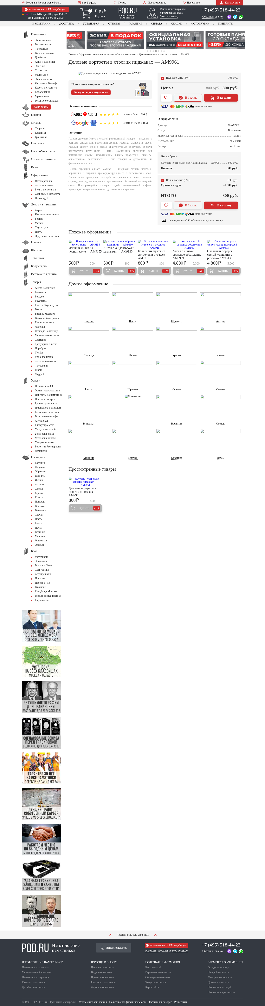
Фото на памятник (45, 361)
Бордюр (39, 296)
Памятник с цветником (221, 992)
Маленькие (41, 74)
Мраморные (42, 96)
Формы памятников (102, 987)
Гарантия (135, 23)
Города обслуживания (48, 595)
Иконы (39, 480)
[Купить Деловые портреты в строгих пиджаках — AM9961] (85, 482)
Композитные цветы (47, 214)
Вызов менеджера (116, 947)
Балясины (40, 292)
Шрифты (40, 475)
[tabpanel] (96, 40)
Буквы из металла (45, 189)
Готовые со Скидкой (47, 100)
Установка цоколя (45, 438)
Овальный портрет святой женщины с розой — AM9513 (219, 254)
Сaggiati (39, 374)
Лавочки (40, 326)
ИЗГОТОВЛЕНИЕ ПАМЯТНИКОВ (42, 962)
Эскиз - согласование (47, 390)
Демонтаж (41, 450)
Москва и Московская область (43, 2)
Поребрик (40, 348)
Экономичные (43, 40)
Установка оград (44, 433)
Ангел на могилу (45, 287)
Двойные (40, 57)
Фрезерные (41, 48)
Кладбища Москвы (46, 591)
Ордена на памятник (47, 236)
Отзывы (114, 23)
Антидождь (41, 420)
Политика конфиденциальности (127, 1002)
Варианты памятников (158, 972)
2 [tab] (150, 51)
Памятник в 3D (44, 386)
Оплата (156, 23)
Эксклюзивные (43, 79)
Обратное (40, 471)
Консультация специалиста (91, 92)
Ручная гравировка (46, 403)
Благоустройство (44, 425)
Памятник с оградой (219, 987)
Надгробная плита (218, 972)
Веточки (40, 506)
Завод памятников (155, 982)
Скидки (176, 23)
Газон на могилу (45, 322)
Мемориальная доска (47, 335)
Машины (40, 536)
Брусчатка (41, 300)
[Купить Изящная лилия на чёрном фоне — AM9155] (85, 243)
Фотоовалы (41, 365)
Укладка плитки (44, 442)
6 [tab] (161, 51)
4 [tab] (156, 51)
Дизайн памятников (33, 987)
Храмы (39, 493)
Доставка (66, 23)
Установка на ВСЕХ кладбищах (47, 9)
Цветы (38, 231)
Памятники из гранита (35, 967)
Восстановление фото (47, 416)
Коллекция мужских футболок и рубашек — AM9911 (153, 254)
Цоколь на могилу (218, 982)
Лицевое (40, 467)
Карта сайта (41, 600)
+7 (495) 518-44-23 (221, 9)
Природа (40, 501)
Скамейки (41, 339)
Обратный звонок (212, 16)
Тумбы (39, 352)
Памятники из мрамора (35, 977)
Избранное (193, 2)
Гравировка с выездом (48, 407)
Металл (39, 223)
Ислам (38, 527)
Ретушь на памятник (47, 412)
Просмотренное (157, 2)
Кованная (40, 132)
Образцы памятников (157, 977)
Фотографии (200, 23)
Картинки (40, 462)
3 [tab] (153, 51)
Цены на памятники (102, 967)
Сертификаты (43, 574)
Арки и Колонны (45, 61)
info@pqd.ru (89, 2)
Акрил (38, 210)
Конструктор (232, 2)
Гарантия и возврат (160, 1002)
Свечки (39, 514)
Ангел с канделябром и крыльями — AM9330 (118, 249)
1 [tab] (147, 51)
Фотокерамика (43, 181)
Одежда (39, 544)
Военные (40, 532)
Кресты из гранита (46, 87)
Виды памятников (101, 972)
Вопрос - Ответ (44, 565)
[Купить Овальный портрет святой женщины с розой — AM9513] (224, 244)
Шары (38, 369)
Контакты (225, 23)
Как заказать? (153, 967)
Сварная (39, 128)
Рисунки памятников (103, 982)
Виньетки (40, 510)
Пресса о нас (42, 582)
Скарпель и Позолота (47, 193)
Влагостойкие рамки (47, 318)
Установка (91, 23)
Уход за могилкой (45, 429)
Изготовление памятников (66, 948)
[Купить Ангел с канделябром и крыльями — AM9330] (120, 243)
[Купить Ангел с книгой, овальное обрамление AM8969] (189, 244)
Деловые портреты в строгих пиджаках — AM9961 (83, 492)
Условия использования (93, 1002)
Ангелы (39, 484)
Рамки (38, 523)
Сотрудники (42, 569)
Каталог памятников (34, 982)
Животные (41, 540)
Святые (39, 488)
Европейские (42, 91)
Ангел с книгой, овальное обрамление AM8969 (187, 254)
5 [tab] (158, 51)
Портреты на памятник (48, 394)
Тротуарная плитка (46, 344)
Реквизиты (180, 1002)
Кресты (39, 497)
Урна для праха (44, 356)
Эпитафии (41, 561)
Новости (40, 578)
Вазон (38, 309)
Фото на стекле (44, 185)
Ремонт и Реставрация (48, 446)
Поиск (122, 2)
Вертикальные (43, 44)
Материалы (41, 556)
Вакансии (40, 587)
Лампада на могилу (46, 331)
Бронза (39, 218)
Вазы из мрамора (45, 313)
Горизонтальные (44, 53)
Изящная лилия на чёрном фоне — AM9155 (85, 249)
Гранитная (41, 137)
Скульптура (41, 227)
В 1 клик (191, 97)
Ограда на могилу (218, 967)
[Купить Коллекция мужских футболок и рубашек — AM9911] (154, 244)
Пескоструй (41, 198)
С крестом (41, 70)
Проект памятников (102, 977)
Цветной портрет (45, 399)
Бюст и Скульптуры (46, 305)
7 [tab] (164, 51)
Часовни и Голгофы (46, 83)
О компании (41, 23)
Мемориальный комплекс (37, 972)
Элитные (40, 66)
